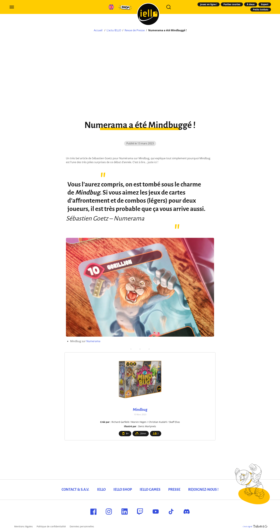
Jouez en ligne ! (208, 4)
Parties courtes (231, 4)
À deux (251, 4)
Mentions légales (23, 526)
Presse (174, 490)
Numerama (93, 341)
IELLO (101, 490)
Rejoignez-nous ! (203, 490)
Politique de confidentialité (51, 526)
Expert (264, 4)
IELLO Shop (122, 490)
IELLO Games (150, 490)
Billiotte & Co (260, 526)
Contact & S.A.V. (75, 490)
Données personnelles (82, 526)
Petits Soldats (260, 9)
